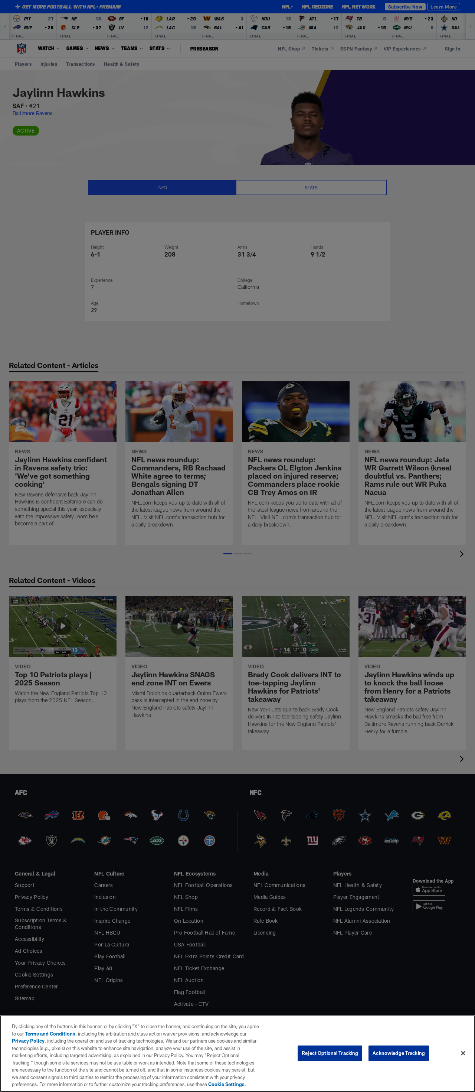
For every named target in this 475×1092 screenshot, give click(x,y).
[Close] (463, 1053)
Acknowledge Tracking (399, 1053)
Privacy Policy (28, 1041)
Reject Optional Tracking (330, 1053)
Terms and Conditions (50, 1034)
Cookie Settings (226, 1084)
